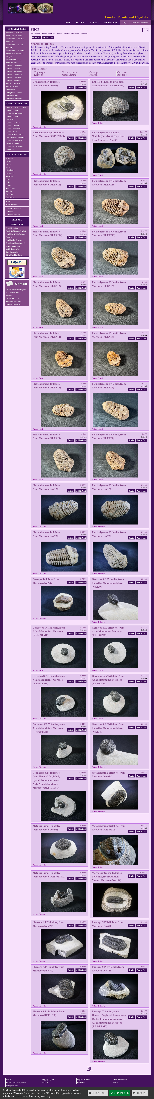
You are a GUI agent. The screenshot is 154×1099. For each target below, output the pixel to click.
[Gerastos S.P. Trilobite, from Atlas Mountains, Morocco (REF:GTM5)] (63, 716)
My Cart (94, 22)
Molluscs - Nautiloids (13, 80)
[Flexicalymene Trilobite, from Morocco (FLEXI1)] (63, 223)
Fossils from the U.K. (13, 59)
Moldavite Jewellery (13, 214)
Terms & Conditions (120, 1079)
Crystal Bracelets (12, 228)
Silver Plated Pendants (14, 255)
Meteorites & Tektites (13, 208)
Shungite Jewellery (12, 252)
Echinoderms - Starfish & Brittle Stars (15, 40)
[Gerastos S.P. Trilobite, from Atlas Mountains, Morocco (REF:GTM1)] (63, 668)
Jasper (8, 167)
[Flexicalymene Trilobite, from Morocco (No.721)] (115, 571)
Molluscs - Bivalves (13, 68)
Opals (8, 179)
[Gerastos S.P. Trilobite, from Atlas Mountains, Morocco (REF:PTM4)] (63, 764)
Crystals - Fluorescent (13, 128)
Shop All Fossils (17, 28)
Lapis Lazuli (10, 173)
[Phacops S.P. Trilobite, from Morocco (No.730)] (115, 1003)
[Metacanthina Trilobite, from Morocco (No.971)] (115, 809)
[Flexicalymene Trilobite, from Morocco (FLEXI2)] (63, 325)
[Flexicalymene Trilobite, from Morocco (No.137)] (63, 524)
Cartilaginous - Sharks (14, 92)
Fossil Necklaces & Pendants (16, 231)
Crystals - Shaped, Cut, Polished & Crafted (14, 141)
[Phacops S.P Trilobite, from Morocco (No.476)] (115, 958)
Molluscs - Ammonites (14, 71)
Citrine (8, 161)
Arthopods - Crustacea (14, 32)
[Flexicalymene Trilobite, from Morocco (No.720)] (63, 571)
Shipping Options (48, 1079)
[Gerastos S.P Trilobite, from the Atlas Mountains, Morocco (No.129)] (115, 619)
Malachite (9, 176)
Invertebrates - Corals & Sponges (14, 55)
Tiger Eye (9, 194)
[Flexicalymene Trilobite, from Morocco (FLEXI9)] (115, 477)
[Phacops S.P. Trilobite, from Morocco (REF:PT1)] (63, 1050)
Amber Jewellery (12, 204)
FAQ (124, 22)
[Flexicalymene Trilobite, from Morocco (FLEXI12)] (115, 274)
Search (80, 22)
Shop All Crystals (16, 103)
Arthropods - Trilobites (14, 35)
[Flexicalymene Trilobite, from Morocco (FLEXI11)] (63, 274)
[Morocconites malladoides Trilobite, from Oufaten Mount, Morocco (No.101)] (115, 916)
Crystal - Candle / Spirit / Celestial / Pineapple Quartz (15, 135)
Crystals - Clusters (12, 125)
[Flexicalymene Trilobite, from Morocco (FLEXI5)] (115, 375)
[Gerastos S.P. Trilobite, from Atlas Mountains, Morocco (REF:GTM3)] (115, 668)
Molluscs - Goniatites (13, 77)
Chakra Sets (10, 119)
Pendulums (10, 149)
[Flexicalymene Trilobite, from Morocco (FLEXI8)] (63, 477)
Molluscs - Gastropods (14, 74)
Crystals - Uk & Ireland (14, 146)
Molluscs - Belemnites (14, 65)
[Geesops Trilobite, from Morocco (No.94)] (63, 615)
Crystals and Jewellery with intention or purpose (15, 244)
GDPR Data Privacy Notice (16, 1082)
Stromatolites (10, 89)
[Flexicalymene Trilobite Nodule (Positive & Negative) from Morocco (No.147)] (115, 172)
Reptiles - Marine (12, 86)
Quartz (8, 185)
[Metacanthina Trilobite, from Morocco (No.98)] (63, 862)
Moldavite (9, 211)
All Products (35, 33)
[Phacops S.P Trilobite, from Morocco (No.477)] (63, 1003)
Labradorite (10, 170)
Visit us (115, 1082)
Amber (8, 201)
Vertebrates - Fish (12, 95)
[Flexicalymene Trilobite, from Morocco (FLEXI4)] (63, 375)
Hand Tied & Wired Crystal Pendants (15, 235)
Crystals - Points (12, 131)
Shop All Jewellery (17, 222)
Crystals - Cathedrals (13, 122)
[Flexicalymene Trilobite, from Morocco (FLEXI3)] (115, 325)
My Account (110, 22)
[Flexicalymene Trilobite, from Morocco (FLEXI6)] (63, 426)
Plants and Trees (11, 62)
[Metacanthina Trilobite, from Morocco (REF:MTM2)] (63, 911)
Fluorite (8, 164)
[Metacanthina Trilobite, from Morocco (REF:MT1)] (115, 864)
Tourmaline (10, 197)
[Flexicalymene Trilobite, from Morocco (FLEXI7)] (115, 426)
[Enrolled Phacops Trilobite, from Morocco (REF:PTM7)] (115, 120)
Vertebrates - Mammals (14, 98)
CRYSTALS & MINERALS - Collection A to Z (16, 109)
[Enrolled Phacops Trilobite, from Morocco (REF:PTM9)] (63, 171)
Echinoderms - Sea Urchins (15, 50)
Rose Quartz (10, 188)
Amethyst (9, 158)
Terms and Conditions (140, 22)
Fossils (66, 33)
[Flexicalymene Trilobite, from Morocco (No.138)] (115, 524)
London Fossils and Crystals (52, 33)
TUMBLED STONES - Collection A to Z (14, 115)
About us (45, 1082)
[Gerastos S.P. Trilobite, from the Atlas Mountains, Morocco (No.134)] (115, 764)
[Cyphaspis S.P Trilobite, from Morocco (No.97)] (63, 124)
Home (67, 22)
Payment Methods (83, 1079)
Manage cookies (12, 1085)
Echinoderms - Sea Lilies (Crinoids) (14, 46)
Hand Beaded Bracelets (14, 240)
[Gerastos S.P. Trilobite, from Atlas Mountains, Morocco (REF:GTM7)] (115, 716)
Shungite (9, 191)
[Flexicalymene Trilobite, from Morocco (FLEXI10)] (115, 223)
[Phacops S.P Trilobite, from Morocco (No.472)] (63, 958)
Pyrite (8, 182)
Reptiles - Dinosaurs (13, 83)
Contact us (81, 1082)
